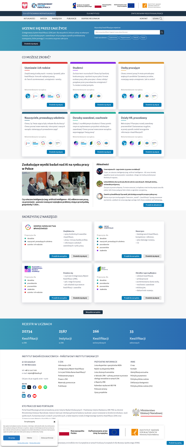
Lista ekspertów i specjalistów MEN (108, 365)
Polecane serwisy (100, 389)
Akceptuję (11, 438)
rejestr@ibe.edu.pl (35, 373)
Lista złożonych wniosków (104, 372)
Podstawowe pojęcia (66, 376)
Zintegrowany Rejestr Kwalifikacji (147, 13)
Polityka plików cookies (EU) (141, 386)
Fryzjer (143, 37)
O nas (132, 365)
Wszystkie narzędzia (93, 312)
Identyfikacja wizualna (139, 372)
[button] (54, 422)
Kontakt (144, 19)
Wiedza (43, 19)
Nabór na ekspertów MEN (104, 369)
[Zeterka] (28, 96)
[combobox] (127, 32)
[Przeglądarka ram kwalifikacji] (154, 96)
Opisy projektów (100, 392)
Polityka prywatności (138, 376)
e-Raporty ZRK (99, 382)
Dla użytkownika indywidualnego (39, 13)
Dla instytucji (93, 13)
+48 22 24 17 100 (31, 370)
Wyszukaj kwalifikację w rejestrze (107, 28)
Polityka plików (139, 379)
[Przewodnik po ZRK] (43, 96)
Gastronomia (113, 37)
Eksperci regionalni (90, 19)
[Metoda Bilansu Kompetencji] (91, 96)
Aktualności (29, 19)
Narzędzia (57, 19)
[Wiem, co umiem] (35, 96)
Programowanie (125, 37)
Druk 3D (136, 37)
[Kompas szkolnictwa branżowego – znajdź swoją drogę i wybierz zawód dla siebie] (58, 96)
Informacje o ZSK (64, 365)
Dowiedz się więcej (31, 44)
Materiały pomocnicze (66, 383)
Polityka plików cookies (23, 443)
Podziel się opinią (175, 443)
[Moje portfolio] (98, 96)
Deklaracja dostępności (139, 383)
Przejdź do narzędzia (59, 256)
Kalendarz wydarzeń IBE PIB (105, 385)
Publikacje (71, 19)
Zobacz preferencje (47, 438)
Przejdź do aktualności (154, 205)
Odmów (29, 438)
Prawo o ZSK (63, 379)
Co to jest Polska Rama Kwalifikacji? (72, 372)
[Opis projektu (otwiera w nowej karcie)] (117, 5)
